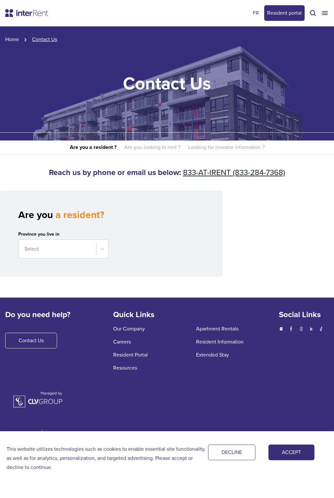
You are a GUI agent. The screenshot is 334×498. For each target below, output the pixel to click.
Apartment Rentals (217, 328)
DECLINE (231, 452)
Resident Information (220, 341)
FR (256, 13)
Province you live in (38, 234)
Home (12, 39)
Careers (122, 341)
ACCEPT (291, 452)
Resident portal (284, 13)
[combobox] (25, 249)
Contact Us (31, 340)
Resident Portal (130, 355)
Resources (125, 368)
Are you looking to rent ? (152, 147)
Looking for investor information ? (226, 147)
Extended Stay (212, 355)
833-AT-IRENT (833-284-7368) (234, 172)
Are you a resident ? (93, 147)
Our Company (129, 328)
